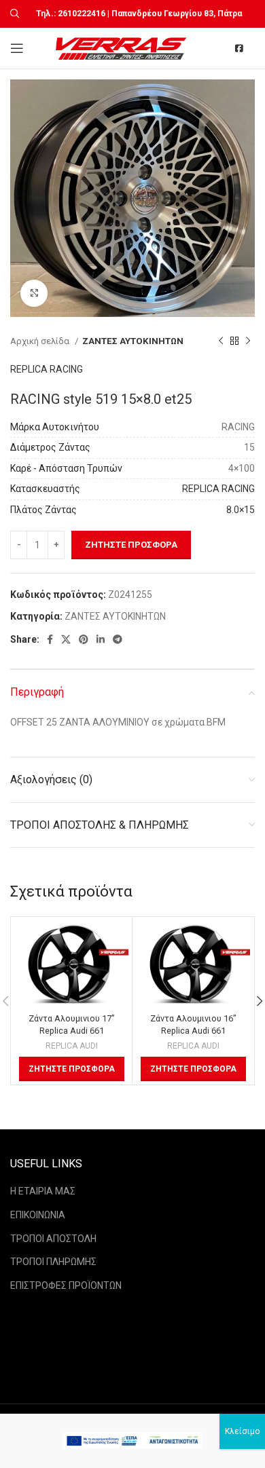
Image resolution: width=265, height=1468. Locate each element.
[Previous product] (221, 341)
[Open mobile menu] (17, 48)
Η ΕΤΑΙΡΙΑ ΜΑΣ (42, 1191)
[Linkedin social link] (100, 639)
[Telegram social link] (117, 639)
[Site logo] (122, 47)
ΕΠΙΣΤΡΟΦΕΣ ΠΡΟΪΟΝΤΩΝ (66, 1285)
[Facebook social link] (50, 639)
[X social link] (66, 639)
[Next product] (248, 341)
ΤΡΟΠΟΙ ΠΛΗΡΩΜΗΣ (53, 1261)
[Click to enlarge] (34, 293)
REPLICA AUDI (72, 1046)
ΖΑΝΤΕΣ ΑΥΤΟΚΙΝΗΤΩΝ (132, 341)
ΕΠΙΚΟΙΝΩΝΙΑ (37, 1214)
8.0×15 (240, 509)
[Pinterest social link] (83, 639)
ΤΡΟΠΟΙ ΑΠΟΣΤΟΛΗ (53, 1238)
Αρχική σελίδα (40, 341)
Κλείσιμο (242, 1431)
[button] (71, 1069)
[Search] (12, 13)
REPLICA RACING (46, 369)
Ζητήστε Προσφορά (131, 545)
